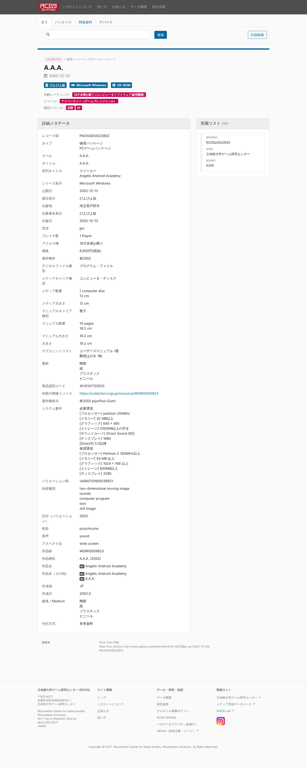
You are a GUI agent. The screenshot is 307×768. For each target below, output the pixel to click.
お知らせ (119, 7)
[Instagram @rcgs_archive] (221, 721)
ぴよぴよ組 (57, 85)
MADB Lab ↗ (225, 711)
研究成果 (159, 7)
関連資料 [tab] (85, 22)
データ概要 (139, 7)
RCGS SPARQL (167, 717)
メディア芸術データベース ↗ (236, 704)
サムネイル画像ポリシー (173, 711)
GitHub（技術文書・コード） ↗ (178, 731)
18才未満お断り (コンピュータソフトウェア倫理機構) (109, 94)
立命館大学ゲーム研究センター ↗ (239, 697)
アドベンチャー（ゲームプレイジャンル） (89, 101)
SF (79, 107)
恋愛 (70, 107)
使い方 (102, 7)
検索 (160, 35)
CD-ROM (123, 85)
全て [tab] (44, 22)
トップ (101, 697)
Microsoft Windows (91, 85)
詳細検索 (257, 35)
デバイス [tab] (106, 22)
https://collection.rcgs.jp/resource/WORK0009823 (119, 393)
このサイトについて (77, 7)
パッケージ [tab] (63, 22)
